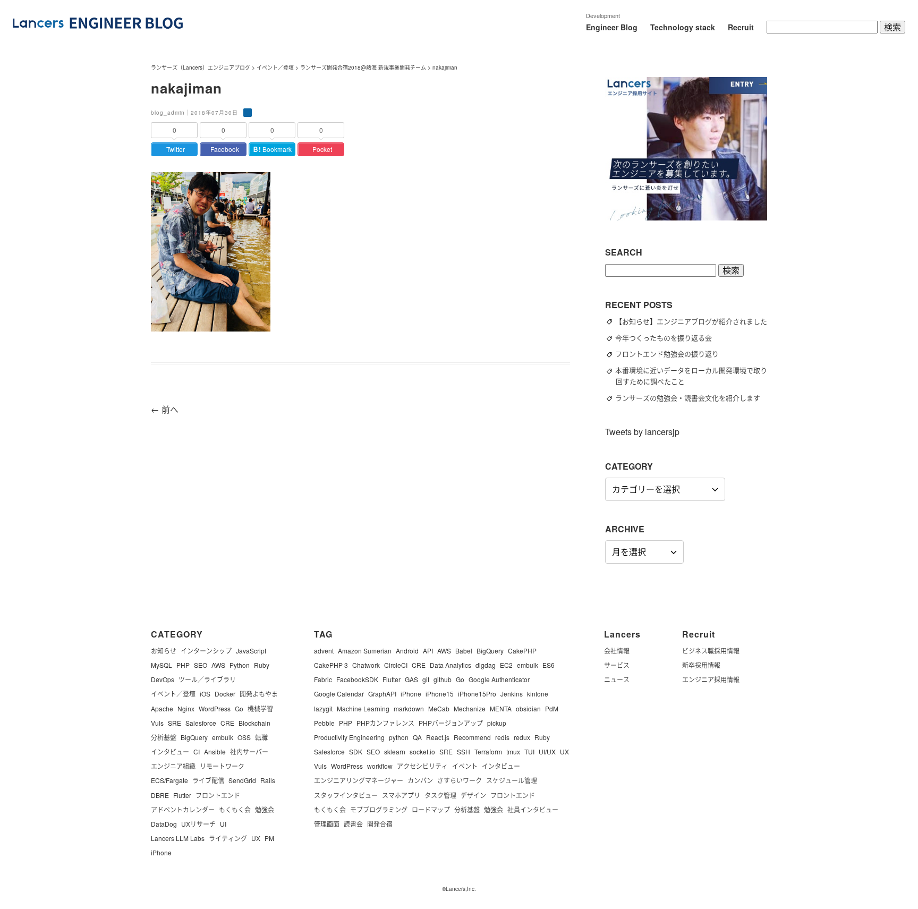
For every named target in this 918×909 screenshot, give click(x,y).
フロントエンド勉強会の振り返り (672, 354)
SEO (200, 664)
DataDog (164, 823)
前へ (164, 409)
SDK (355, 751)
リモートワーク (222, 765)
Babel (463, 650)
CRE (227, 722)
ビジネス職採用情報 (711, 650)
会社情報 (617, 650)
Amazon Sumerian (365, 650)
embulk (222, 737)
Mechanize (470, 708)
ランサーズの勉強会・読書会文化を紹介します (692, 398)
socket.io (422, 751)
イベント (465, 765)
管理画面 (326, 823)
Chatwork (366, 664)
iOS (205, 693)
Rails (267, 780)
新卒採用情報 (701, 664)
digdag (485, 664)
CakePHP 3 (331, 664)
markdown (409, 708)
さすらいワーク (459, 780)
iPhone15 (440, 693)
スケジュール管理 (511, 780)
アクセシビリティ (422, 765)
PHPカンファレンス (385, 722)
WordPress (215, 708)
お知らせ (163, 650)
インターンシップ (206, 650)
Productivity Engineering (349, 737)
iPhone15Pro (477, 693)
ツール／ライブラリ (207, 679)
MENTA (501, 708)
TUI (529, 751)
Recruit (741, 27)
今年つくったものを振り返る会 (668, 338)
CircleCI (395, 664)
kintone (537, 693)
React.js (437, 737)
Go (239, 708)
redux (522, 737)
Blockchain (254, 722)
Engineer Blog (612, 27)
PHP (183, 664)
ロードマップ (431, 809)
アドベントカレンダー (183, 809)
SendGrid (242, 780)
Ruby (261, 664)
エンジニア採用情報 (711, 679)
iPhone (161, 852)
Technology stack (682, 27)
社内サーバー (249, 751)
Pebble (324, 722)
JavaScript (251, 650)
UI (223, 823)
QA (417, 737)
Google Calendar (339, 693)
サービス (617, 664)
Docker (225, 693)
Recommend (472, 737)
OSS (244, 737)
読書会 (353, 823)
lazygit (323, 708)
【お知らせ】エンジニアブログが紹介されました (696, 321)
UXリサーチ (198, 823)
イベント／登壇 (173, 693)
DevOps (162, 679)
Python (240, 664)
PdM (551, 708)
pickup (496, 722)
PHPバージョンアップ (451, 722)
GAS (411, 679)
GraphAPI (382, 693)
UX (255, 838)
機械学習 (260, 708)
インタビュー (170, 751)
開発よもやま (259, 693)
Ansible (215, 751)
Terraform (488, 751)
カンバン (420, 780)
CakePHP (522, 650)
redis (502, 737)
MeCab (438, 708)
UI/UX (547, 751)
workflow (380, 765)
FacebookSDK (357, 679)
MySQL (161, 664)
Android (407, 650)
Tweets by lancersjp (642, 432)
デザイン (473, 795)
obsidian (528, 708)
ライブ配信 (208, 780)
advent (324, 650)
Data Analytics (450, 664)
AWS (218, 664)
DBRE (160, 795)
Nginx (185, 708)
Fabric (323, 679)
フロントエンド (218, 795)
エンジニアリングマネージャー (358, 780)
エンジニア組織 (173, 765)
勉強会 (264, 809)
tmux (513, 751)
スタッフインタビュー (346, 795)
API (428, 650)
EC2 (506, 664)
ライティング (228, 838)
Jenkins (511, 693)
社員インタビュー (532, 809)
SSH (463, 751)
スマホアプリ (401, 795)
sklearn (394, 751)
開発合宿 (380, 823)
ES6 (548, 664)
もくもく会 (235, 809)
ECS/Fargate (169, 780)
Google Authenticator (499, 679)
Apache (162, 708)
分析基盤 (163, 737)
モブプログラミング (378, 809)
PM (269, 838)
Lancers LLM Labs (178, 838)
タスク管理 (440, 795)
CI (196, 751)
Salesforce (200, 722)
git (425, 679)
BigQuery (194, 737)
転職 (261, 737)
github (443, 679)
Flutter (182, 795)
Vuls (157, 722)
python (399, 737)
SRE (174, 722)
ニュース (617, 679)
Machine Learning (363, 708)
